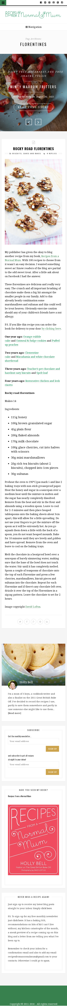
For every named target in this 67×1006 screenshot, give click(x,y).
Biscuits (17, 153)
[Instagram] (62, 2)
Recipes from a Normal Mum (19, 796)
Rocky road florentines (33, 148)
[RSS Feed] (58, 2)
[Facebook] (41, 2)
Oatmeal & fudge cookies (31, 340)
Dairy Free (17, 71)
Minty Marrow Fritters (33, 86)
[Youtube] (54, 2)
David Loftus (32, 606)
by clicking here (51, 328)
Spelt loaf (42, 373)
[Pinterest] (49, 2)
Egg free (55, 71)
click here (46, 908)
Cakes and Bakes (32, 153)
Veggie (41, 75)
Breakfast (37, 71)
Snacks (27, 75)
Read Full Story (33, 107)
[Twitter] (45, 2)
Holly (28, 96)
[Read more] (14, 713)
